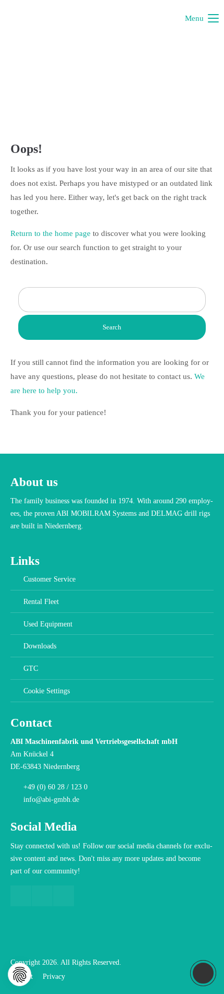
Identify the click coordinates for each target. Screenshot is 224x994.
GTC (30, 668)
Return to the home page (50, 233)
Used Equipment (47, 624)
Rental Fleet (41, 602)
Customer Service (49, 579)
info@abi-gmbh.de (51, 799)
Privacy (54, 976)
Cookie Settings (46, 691)
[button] (19, 974)
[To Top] (203, 973)
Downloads (39, 646)
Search (112, 327)
